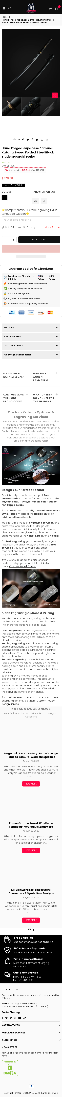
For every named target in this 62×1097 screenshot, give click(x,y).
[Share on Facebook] (23, 139)
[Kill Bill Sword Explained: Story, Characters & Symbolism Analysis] (31, 872)
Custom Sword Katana (22, 566)
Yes (35, 201)
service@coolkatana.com (23, 1003)
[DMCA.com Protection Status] (10, 1075)
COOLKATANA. (30, 1093)
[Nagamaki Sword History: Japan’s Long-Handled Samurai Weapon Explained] (31, 735)
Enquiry (30, 227)
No (44, 201)
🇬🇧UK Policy (41, 277)
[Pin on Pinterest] (32, 139)
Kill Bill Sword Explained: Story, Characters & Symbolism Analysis (31, 891)
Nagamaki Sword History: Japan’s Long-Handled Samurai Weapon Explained (31, 755)
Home (5, 17)
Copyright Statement (17, 354)
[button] (31, 249)
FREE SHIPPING (12, 336)
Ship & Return (13, 227)
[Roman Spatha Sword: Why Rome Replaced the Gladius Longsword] (31, 805)
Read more (31, 783)
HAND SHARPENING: (43, 191)
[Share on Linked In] (37, 139)
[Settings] (51, 8)
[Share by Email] (47, 139)
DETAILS (9, 327)
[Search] (10, 8)
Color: (6, 191)
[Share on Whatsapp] (42, 139)
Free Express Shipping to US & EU (21, 277)
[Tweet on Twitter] (28, 139)
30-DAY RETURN (13, 345)
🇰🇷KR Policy (52, 277)
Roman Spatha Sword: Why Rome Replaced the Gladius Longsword (31, 825)
